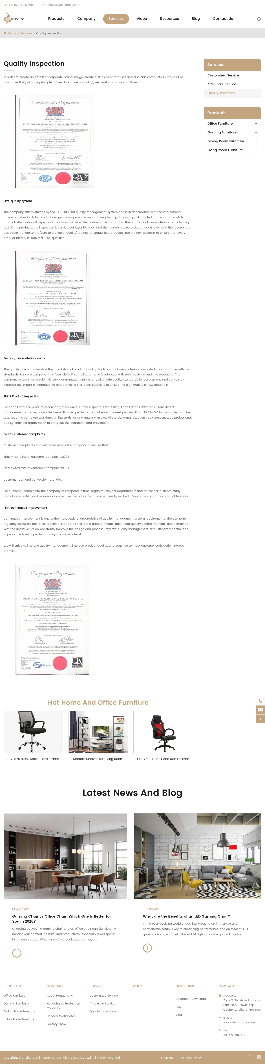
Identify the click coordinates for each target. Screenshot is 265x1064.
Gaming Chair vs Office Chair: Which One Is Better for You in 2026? (61, 919)
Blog (196, 19)
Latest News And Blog (132, 793)
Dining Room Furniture (225, 141)
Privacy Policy (192, 1057)
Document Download (191, 999)
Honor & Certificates (61, 1016)
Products (56, 19)
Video (142, 19)
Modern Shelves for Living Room (98, 759)
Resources (169, 19)
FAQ (178, 1006)
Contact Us (223, 19)
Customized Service (223, 75)
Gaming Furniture (222, 132)
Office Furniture (220, 123)
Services (116, 19)
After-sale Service (221, 84)
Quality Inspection (49, 33)
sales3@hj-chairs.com (64, 5)
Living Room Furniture (225, 150)
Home (12, 33)
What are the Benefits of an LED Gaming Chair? (186, 917)
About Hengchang (60, 995)
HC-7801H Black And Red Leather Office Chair (163, 759)
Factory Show (56, 1024)
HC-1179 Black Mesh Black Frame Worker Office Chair (33, 759)
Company (86, 19)
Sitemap (167, 1057)
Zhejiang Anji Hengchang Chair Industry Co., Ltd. (57, 1057)
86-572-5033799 (21, 5)
